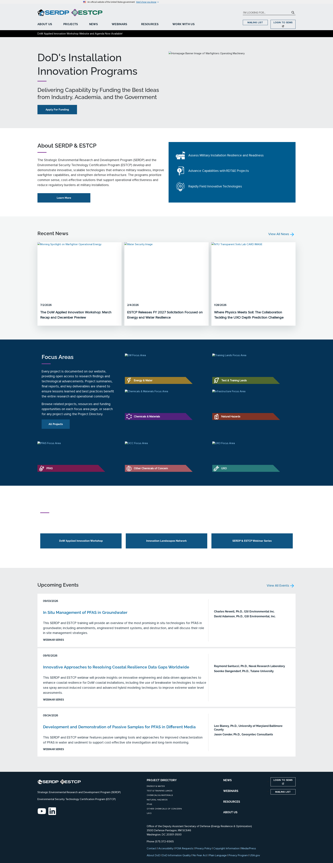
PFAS (149, 804)
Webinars (119, 24)
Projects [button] (70, 24)
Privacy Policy (203, 848)
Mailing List (255, 22)
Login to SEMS (283, 22)
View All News (279, 234)
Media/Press (248, 848)
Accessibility (165, 848)
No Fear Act (200, 855)
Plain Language (218, 855)
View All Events (278, 585)
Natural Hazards (157, 799)
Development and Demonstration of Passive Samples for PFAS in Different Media (119, 726)
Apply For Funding (57, 109)
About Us (44, 24)
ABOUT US (230, 812)
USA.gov (255, 855)
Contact (151, 848)
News (93, 24)
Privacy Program (238, 855)
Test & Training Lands (159, 790)
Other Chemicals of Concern (164, 809)
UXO (149, 813)
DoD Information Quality (176, 855)
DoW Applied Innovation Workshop (81, 540)
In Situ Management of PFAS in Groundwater (85, 612)
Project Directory (162, 780)
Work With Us (183, 24)
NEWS (227, 780)
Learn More (64, 197)
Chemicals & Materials (160, 795)
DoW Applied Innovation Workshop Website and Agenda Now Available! (79, 33)
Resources (150, 24)
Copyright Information (226, 848)
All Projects (56, 424)
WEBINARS (230, 791)
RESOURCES (231, 801)
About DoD (153, 855)
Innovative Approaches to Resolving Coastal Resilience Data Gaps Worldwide (116, 667)
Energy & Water (156, 786)
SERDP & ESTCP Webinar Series (252, 540)
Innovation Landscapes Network (166, 540)
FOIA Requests (184, 848)
